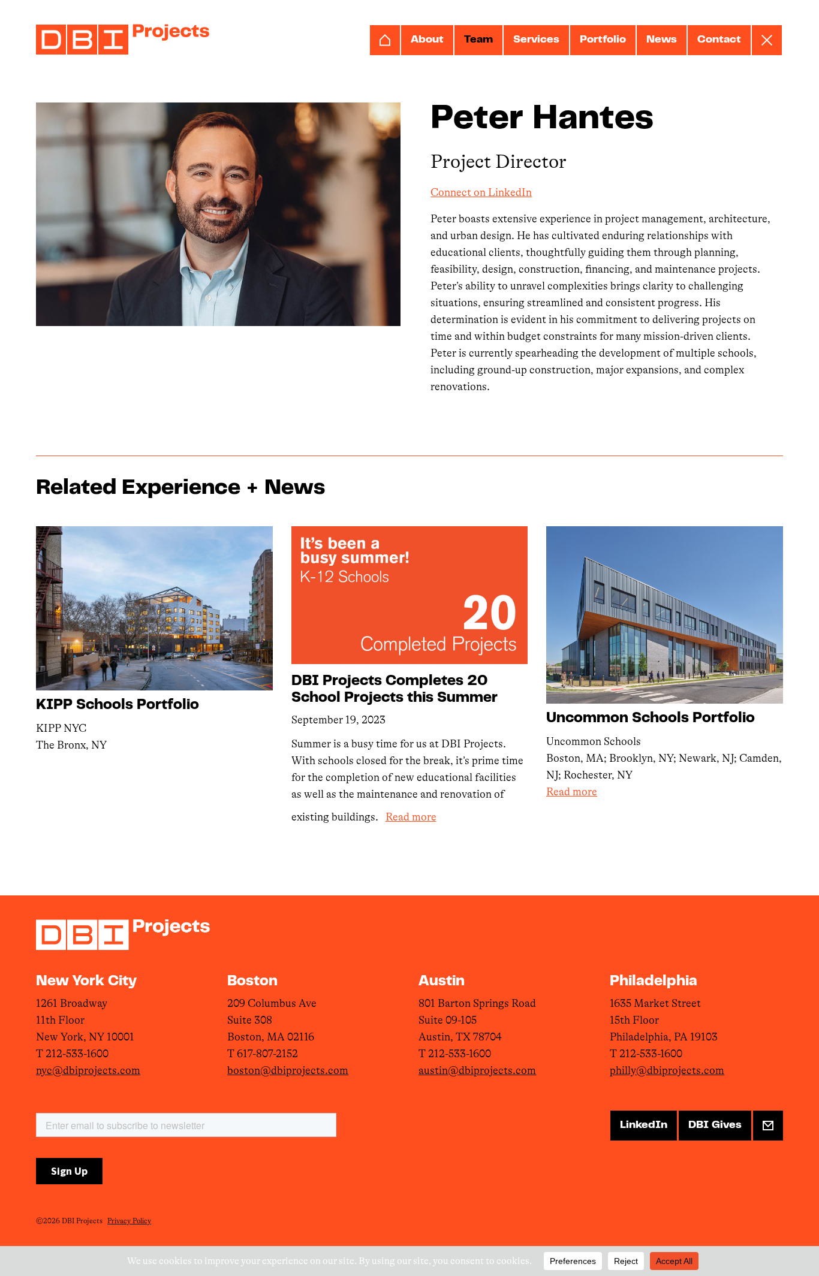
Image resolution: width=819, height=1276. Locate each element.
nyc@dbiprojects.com (88, 1070)
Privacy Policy (129, 1221)
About (427, 40)
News (661, 40)
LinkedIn (643, 1125)
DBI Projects (123, 39)
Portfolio (603, 40)
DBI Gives (715, 1125)
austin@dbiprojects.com (477, 1070)
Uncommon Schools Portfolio (650, 719)
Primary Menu (767, 40)
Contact (719, 40)
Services (536, 40)
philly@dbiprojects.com (667, 1070)
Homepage (385, 40)
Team (478, 40)
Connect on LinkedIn (481, 192)
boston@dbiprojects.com (287, 1070)
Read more (411, 817)
